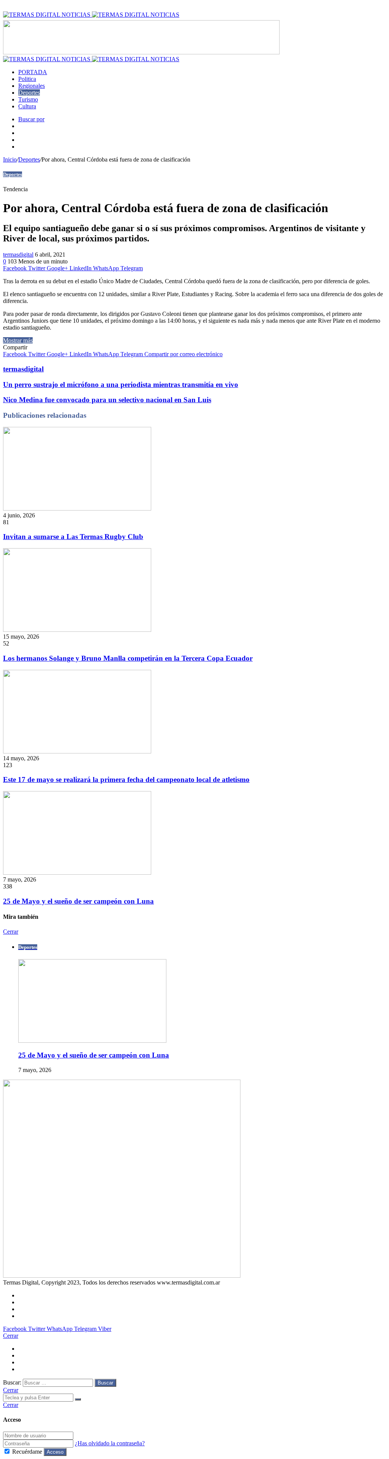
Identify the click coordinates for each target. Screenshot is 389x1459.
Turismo (28, 99)
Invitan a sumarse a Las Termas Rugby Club (73, 537)
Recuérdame (27, 1451)
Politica (27, 79)
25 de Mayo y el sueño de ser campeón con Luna (78, 901)
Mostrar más (18, 340)
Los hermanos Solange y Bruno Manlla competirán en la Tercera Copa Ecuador (128, 658)
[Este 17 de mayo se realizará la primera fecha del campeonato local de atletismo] (77, 751)
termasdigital (18, 254)
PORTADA (32, 72)
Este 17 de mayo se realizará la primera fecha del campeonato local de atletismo (126, 779)
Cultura (27, 106)
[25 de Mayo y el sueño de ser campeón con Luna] (77, 872)
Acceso (55, 1452)
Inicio (10, 159)
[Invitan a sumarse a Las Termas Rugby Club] (77, 508)
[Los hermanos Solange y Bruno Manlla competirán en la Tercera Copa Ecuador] (77, 629)
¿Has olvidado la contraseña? (110, 1443)
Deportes (29, 92)
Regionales (31, 85)
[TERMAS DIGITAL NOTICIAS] (91, 14)
